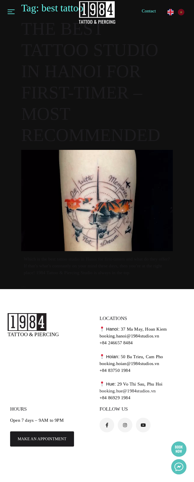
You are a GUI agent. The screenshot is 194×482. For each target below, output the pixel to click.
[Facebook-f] (107, 425)
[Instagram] (125, 425)
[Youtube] (143, 425)
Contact (149, 10)
